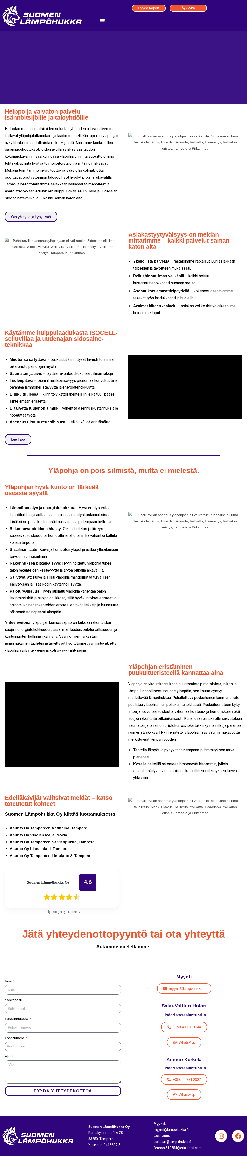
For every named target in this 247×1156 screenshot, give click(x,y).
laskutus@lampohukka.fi (172, 1142)
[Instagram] (221, 1136)
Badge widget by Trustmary (62, 912)
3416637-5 (111, 1145)
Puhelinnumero (17, 1019)
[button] (102, 20)
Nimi (9, 981)
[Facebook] (238, 1136)
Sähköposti (14, 1000)
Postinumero (15, 1038)
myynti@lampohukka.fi (171, 1130)
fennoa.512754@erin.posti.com (178, 1148)
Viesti (9, 1057)
